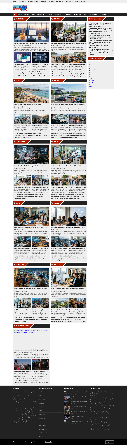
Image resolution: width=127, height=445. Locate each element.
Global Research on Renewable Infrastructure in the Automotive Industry (68, 104)
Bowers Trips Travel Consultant (98, 33)
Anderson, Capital (57, 260)
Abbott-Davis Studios (20, 198)
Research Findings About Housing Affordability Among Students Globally (69, 74)
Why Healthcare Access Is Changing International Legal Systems (40, 248)
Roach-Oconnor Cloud (20, 321)
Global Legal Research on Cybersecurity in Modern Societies (30, 227)
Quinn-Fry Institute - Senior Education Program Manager (67, 76)
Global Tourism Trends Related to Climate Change (27, 104)
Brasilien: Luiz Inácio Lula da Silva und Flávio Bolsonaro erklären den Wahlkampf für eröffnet (22, 371)
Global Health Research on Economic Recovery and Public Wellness (60, 187)
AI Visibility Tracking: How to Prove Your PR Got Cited (40, 64)
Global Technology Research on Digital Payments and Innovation (40, 310)
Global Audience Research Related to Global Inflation (29, 196)
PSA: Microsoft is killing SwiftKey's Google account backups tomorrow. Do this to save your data (100, 42)
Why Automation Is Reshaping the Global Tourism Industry (22, 126)
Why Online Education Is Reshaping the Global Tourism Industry (31, 135)
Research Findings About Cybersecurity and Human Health (67, 194)
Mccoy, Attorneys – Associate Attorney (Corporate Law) (29, 260)
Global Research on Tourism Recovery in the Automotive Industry (69, 133)
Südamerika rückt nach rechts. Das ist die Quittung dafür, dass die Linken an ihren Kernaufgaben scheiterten (31, 350)
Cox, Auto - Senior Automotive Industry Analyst (64, 137)
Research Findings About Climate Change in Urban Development (60, 310)
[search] (113, 14)
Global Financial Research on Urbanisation (60, 248)
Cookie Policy (48, 442)
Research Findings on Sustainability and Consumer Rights (30, 256)
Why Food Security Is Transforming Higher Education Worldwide (77, 64)
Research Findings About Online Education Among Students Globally (68, 43)
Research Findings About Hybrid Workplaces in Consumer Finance (69, 258)
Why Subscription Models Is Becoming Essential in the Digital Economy (31, 288)
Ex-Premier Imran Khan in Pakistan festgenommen (40, 371)
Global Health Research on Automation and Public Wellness (67, 166)
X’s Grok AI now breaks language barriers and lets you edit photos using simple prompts (101, 50)
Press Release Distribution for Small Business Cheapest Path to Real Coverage (32, 76)
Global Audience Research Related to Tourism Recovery (40, 187)
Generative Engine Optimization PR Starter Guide (27, 72)
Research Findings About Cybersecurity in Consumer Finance (68, 227)
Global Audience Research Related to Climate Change (29, 194)
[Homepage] (15, 14)
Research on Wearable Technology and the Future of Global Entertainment (31, 166)
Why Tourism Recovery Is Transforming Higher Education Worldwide (60, 64)
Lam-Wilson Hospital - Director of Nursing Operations (66, 198)
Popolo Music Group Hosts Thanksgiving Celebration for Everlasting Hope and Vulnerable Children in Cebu (100, 25)
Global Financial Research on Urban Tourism (64, 256)
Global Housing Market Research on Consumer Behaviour (67, 319)
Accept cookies (109, 442)
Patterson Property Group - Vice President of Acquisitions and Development (69, 321)
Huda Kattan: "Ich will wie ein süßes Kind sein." (27, 380)
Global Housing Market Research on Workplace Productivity (67, 288)
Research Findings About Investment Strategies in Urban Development (69, 317)
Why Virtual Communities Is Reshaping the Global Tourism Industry (40, 126)
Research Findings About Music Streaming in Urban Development (77, 310)
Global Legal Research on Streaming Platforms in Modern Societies (22, 248)
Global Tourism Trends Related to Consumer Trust (28, 133)
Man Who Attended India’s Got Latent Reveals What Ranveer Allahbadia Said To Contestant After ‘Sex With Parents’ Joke (32, 382)
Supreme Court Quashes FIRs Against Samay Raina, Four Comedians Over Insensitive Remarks (79, 421)
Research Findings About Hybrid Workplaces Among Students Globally (69, 72)
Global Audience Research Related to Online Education (22, 187)
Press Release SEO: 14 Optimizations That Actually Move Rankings (22, 64)
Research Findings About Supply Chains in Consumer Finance (77, 248)
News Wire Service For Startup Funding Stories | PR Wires (99, 46)
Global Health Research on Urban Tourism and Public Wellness (77, 187)
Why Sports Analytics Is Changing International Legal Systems (31, 258)
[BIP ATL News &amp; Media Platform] (20, 8)
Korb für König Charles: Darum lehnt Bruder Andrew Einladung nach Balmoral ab (32, 378)
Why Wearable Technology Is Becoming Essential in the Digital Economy (32, 319)
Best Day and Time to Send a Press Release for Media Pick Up (30, 43)
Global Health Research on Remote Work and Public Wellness (68, 196)
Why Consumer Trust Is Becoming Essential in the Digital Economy (32, 317)
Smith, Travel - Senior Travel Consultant (100, 430)
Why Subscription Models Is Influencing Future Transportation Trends (77, 126)
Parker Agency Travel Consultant (23, 137)
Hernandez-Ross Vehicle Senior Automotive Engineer (101, 53)
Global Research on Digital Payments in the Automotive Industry (60, 126)
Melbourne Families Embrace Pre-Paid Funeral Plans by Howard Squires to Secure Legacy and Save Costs (100, 37)
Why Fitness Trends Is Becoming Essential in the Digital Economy (22, 310)
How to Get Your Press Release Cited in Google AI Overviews (30, 74)
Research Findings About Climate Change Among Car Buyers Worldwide (69, 135)
